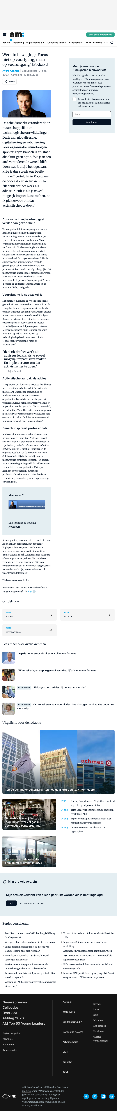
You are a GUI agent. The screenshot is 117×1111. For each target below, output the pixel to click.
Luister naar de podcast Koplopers (22, 524)
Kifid (65, 1072)
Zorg (95, 1015)
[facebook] (86, 1096)
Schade (97, 1004)
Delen (12, 81)
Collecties (10, 1007)
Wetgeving (68, 1011)
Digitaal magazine (11, 1033)
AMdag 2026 (13, 1018)
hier (30, 591)
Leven (96, 1009)
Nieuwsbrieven (14, 1002)
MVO (65, 1051)
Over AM (9, 1013)
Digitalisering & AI (72, 1021)
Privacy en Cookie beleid (51, 1102)
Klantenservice (9, 1050)
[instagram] (112, 1096)
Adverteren (8, 1044)
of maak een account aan (32, 903)
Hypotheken (99, 1025)
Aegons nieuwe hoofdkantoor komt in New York (87, 951)
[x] (95, 1096)
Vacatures (7, 1039)
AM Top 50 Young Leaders (23, 1023)
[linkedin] (103, 1096)
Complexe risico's (72, 1031)
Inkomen (98, 1020)
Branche (67, 1061)
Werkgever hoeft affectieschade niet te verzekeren (30, 942)
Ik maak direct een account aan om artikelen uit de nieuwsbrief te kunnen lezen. (94, 103)
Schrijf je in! (91, 122)
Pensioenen (99, 1031)
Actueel (66, 1001)
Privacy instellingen (32, 1105)
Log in (11, 903)
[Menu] (4, 35)
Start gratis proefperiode (100, 34)
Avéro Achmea (11, 70)
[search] (112, 42)
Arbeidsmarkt (70, 1041)
